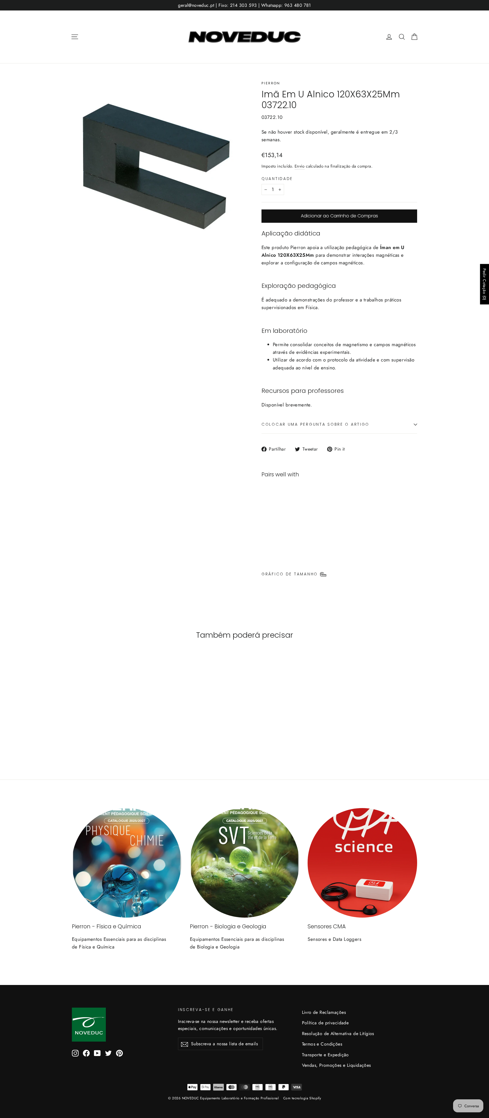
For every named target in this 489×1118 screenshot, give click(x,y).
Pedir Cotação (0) (484, 284)
